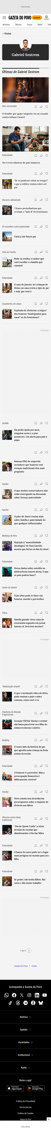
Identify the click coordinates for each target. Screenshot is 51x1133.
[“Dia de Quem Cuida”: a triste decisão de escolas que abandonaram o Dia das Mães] (7, 830)
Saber (40, 25)
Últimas (18, 25)
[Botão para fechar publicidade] (49, 1119)
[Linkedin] (37, 995)
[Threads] (18, 1003)
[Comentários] (47, 107)
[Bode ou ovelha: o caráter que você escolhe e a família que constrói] (7, 262)
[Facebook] (14, 995)
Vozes (29, 25)
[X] (22, 995)
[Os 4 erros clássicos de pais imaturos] (25, 139)
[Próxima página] (29, 950)
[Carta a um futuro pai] (7, 236)
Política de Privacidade (25, 1101)
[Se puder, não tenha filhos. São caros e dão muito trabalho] (7, 881)
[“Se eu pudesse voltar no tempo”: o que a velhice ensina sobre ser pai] (7, 184)
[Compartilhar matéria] (41, 106)
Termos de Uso (25, 1107)
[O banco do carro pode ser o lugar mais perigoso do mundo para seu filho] (7, 856)
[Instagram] (29, 995)
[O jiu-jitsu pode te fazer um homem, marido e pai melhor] (7, 597)
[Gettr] (33, 1003)
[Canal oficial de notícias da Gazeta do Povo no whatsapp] (6, 995)
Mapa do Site (25, 1119)
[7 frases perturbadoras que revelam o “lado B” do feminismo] (7, 210)
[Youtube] (44, 995)
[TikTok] (10, 1003)
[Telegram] (25, 1003)
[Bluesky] (41, 1003)
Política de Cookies (25, 1113)
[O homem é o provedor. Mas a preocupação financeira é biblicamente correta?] (7, 776)
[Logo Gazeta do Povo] (20, 18)
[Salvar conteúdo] (35, 106)
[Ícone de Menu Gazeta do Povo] (4, 17)
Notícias (6, 25)
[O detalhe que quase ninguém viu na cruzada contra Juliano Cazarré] (25, 90)
